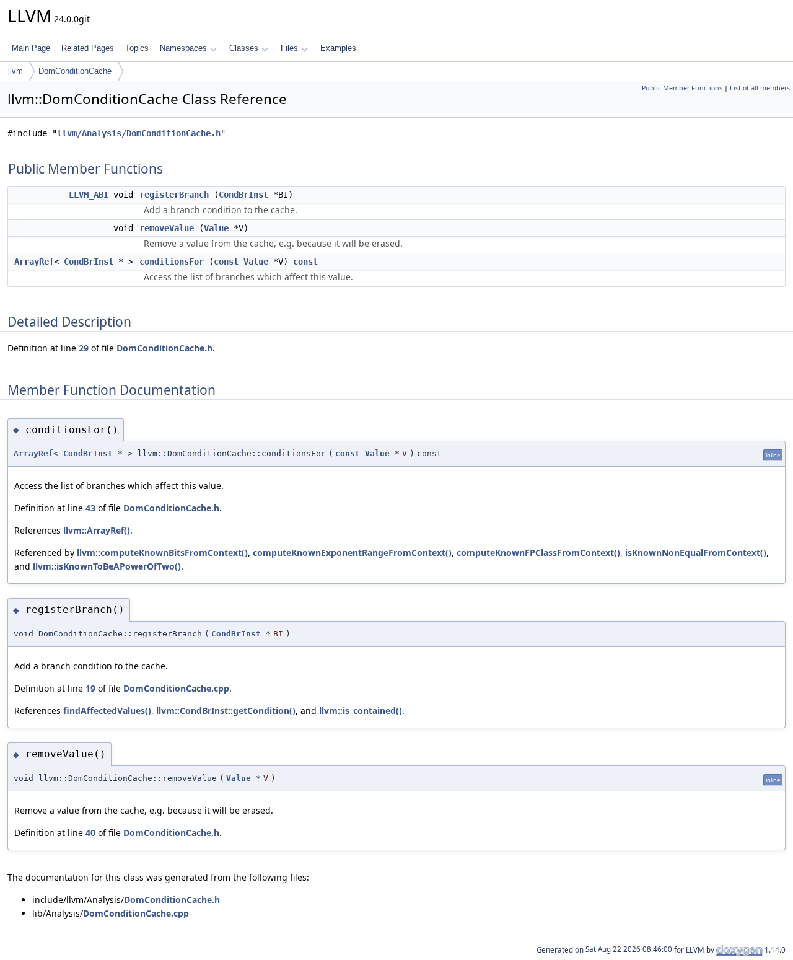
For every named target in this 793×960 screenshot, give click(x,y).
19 (90, 688)
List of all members (760, 88)
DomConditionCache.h (164, 348)
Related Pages (87, 48)
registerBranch (174, 195)
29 (84, 348)
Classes (243, 48)
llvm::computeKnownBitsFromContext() (162, 552)
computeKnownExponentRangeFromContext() (352, 552)
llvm (15, 71)
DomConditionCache (75, 71)
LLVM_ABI (88, 195)
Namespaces (183, 48)
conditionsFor (171, 261)
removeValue (166, 228)
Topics (137, 48)
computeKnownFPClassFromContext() (538, 552)
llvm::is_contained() (360, 710)
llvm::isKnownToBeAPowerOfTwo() (107, 566)
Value (216, 228)
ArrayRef (34, 261)
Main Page (31, 48)
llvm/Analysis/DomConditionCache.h (139, 133)
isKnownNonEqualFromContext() (695, 552)
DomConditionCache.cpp (176, 688)
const (226, 261)
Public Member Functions (682, 88)
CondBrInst (243, 195)
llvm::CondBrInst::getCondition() (226, 710)
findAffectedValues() (107, 710)
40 (90, 833)
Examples (338, 48)
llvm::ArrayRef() (96, 530)
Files (289, 48)
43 (90, 508)
